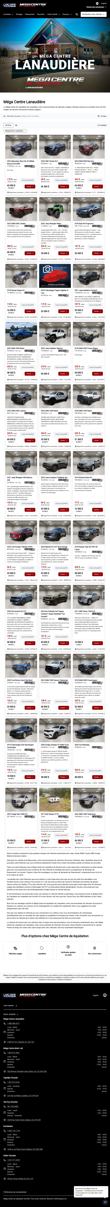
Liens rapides (8, 1006)
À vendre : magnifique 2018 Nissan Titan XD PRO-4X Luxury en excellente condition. (88, 557)
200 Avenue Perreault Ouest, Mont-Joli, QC (27, 1071)
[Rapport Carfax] (29, 166)
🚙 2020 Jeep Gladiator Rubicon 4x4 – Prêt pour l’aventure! (53, 356)
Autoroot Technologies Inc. (57, 1199)
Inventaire (7, 14)
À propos (66, 14)
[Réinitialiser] (16, 125)
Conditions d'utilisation (64, 979)
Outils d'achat (52, 14)
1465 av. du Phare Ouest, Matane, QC (25, 1149)
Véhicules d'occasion (14, 116)
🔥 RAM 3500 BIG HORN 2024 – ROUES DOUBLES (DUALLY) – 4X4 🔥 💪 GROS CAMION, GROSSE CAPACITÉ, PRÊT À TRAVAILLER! (86, 171)
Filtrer (9, 125)
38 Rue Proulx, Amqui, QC (20, 1179)
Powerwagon (78, 355)
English (104, 3)
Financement (29, 14)
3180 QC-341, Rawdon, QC (20, 1042)
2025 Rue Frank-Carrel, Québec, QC (24, 1120)
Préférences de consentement (14, 1192)
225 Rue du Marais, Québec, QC (22, 1096)
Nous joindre (9, 1014)
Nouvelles (41, 14)
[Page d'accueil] (4, 116)
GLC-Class (10, 170)
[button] (106, 1188)
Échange (19, 14)
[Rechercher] (77, 14)
